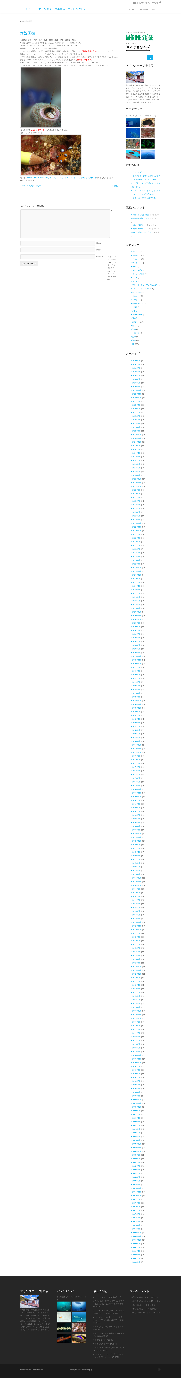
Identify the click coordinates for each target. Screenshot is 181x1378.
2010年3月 (136, 1088)
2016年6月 (136, 811)
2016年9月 (136, 800)
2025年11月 (137, 394)
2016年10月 (137, 796)
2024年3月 (136, 468)
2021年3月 (136, 601)
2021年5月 (136, 593)
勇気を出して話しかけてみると (145, 198)
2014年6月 (136, 900)
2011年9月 (136, 1022)
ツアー (135, 277)
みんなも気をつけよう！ (141, 232)
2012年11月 (137, 970)
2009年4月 (136, 1129)
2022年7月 (136, 541)
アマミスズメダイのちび (31, 186)
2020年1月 (136, 652)
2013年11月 (137, 926)
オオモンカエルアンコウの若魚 (39, 177)
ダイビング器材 (138, 274)
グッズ (135, 266)
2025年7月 (136, 408)
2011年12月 (137, 1011)
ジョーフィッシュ (72, 177)
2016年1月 (136, 830)
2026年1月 (136, 386)
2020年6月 (136, 634)
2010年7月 (136, 1073)
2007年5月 (136, 1214)
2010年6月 (136, 1077)
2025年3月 (136, 423)
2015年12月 (137, 833)
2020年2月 (136, 649)
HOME (131, 9)
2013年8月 (136, 937)
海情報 (135, 322)
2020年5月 (136, 638)
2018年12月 (137, 700)
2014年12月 (137, 878)
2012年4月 (136, 996)
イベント (135, 259)
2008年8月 (136, 1158)
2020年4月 (136, 641)
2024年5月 (136, 460)
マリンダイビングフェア (141, 288)
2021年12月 (137, 567)
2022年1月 (136, 564)
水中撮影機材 (137, 314)
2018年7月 (136, 719)
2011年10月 (137, 1018)
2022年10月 (137, 530)
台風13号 (98, 1340)
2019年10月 (137, 663)
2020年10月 (137, 619)
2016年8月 (136, 804)
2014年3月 (136, 911)
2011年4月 (136, 1040)
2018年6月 (136, 723)
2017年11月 (137, 748)
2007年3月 (136, 1221)
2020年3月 (136, 645)
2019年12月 (137, 656)
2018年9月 (136, 711)
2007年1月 (136, 1229)
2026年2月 (136, 383)
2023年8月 (136, 493)
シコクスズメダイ (140, 172)
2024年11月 (137, 438)
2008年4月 (136, 1173)
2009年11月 (137, 1103)
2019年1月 (136, 697)
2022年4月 (136, 553)
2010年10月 (137, 1062)
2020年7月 (136, 630)
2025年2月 (136, 427)
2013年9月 (136, 933)
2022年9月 (136, 534)
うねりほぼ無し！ (139, 225)
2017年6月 (136, 767)
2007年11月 (137, 1192)
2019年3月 (136, 689)
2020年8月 (136, 626)
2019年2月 (136, 693)
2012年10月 (137, 974)
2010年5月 (136, 1081)
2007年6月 (136, 1210)
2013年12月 (137, 922)
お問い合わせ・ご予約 (146, 9)
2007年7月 (136, 1206)
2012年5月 (136, 992)
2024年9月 (136, 445)
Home (22, 21)
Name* (99, 242)
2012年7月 (136, 985)
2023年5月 (136, 505)
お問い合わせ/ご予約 (146, 2)
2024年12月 (137, 434)
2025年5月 (136, 416)
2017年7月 (136, 763)
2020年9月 (136, 623)
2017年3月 (136, 778)
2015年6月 (136, 856)
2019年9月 (136, 667)
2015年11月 (137, 837)
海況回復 (27, 33)
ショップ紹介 (137, 270)
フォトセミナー (138, 281)
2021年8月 (136, 582)
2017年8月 (136, 759)
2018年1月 (136, 741)
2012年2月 (136, 1003)
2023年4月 (136, 508)
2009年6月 (136, 1122)
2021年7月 (136, 586)
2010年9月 (136, 1066)
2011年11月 (137, 1014)
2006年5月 (136, 1258)
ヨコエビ (135, 296)
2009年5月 (136, 1125)
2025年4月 (136, 420)
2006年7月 (136, 1251)
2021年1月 (136, 608)
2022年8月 (136, 538)
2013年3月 (136, 955)
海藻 (134, 329)
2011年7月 (136, 1029)
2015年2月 (136, 870)
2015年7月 (136, 852)
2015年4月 (136, 863)
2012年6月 (136, 989)
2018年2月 (136, 737)
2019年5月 (136, 682)
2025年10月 (137, 397)
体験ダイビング (138, 303)
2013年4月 (136, 952)
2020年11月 (137, 615)
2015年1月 (136, 874)
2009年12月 (137, 1099)
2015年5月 (136, 859)
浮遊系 (135, 318)
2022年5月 (136, 549)
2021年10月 (137, 575)
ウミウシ (135, 263)
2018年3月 (136, 734)
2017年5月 (136, 771)
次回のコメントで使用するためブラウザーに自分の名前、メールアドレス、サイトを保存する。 (111, 255)
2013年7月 (136, 940)
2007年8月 (136, 1203)
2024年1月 (136, 475)
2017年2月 (136, 782)
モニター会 (136, 292)
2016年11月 (137, 793)
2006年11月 (137, 1236)
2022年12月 (137, 523)
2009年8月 (136, 1114)
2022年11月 (137, 527)
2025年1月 (136, 431)
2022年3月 (136, 556)
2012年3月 (136, 1000)
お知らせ (135, 255)
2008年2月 (136, 1181)
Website (99, 255)
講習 (134, 340)
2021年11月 (137, 571)
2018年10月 (137, 708)
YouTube (136, 251)
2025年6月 (136, 412)
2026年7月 (136, 364)
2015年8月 (136, 848)
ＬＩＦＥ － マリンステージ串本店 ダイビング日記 (53, 9)
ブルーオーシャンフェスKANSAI (144, 285)
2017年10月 (137, 752)
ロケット (135, 300)
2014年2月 (136, 915)
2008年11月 (137, 1147)
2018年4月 (136, 730)
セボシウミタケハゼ (88, 177)
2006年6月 (136, 1254)
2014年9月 (136, 889)
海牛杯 (135, 325)
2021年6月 (136, 590)
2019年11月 (137, 660)
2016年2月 (136, 826)
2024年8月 (136, 449)
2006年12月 (137, 1232)
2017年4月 (136, 774)
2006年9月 (136, 1243)
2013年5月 (136, 948)
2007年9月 (136, 1199)
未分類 (135, 311)
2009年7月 (136, 1118)
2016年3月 (136, 822)
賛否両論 (115, 186)
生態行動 (135, 333)
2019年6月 (136, 678)
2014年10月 (137, 885)
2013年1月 (136, 963)
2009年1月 (136, 1140)
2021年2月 (136, 604)
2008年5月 (136, 1170)
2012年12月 (137, 966)
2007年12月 (137, 1188)
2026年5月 (136, 372)
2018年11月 (137, 704)
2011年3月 (136, 1044)
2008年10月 (137, 1151)
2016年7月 (136, 807)
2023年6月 (136, 501)
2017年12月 (137, 745)
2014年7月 (136, 896)
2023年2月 (136, 516)
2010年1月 (136, 1096)
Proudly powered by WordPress (31, 1370)
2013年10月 (137, 929)
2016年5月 (136, 815)
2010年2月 (136, 1092)
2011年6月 (136, 1033)
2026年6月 (136, 368)
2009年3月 (136, 1133)
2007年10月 (137, 1195)
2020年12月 (137, 612)
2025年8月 (136, 405)
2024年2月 (136, 471)
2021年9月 (136, 578)
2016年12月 (137, 789)
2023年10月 (137, 486)
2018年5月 (136, 726)
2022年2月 (136, 560)
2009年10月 (137, 1107)
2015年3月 (136, 867)
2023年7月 (136, 497)
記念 (134, 336)
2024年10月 (137, 442)
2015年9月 (136, 844)
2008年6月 (136, 1166)
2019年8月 (136, 671)
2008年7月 (136, 1162)
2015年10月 (137, 841)
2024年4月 (136, 464)
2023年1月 (136, 519)
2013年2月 (136, 959)
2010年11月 (137, 1059)
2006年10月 (137, 1240)
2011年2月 (136, 1048)
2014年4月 (136, 907)
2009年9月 (136, 1110)
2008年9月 (136, 1155)
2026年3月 (136, 379)
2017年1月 (136, 785)
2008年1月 (136, 1184)
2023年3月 (136, 512)
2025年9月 (136, 401)
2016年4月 (136, 819)
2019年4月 (136, 686)
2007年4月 (136, 1218)
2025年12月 (137, 390)
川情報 (135, 307)
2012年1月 (136, 1007)
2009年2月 (136, 1136)
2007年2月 (136, 1225)
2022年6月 (136, 545)
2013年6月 (136, 944)
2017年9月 (136, 756)
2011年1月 (136, 1051)
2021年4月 (136, 597)
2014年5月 (136, 904)
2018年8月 (136, 715)
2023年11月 (137, 482)
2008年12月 (137, 1144)
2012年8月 (136, 981)
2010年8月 (136, 1070)
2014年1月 (136, 918)
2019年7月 (136, 674)
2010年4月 (136, 1085)
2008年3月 (136, 1177)
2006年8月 (136, 1247)
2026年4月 (136, 375)
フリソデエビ (58, 177)
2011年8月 (136, 1025)
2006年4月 (136, 1262)
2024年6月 (136, 457)
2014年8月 (136, 892)
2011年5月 (136, 1037)
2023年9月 (136, 490)
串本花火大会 (100, 1344)
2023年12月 (137, 479)
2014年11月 (137, 881)
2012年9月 (136, 977)
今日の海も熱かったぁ (141, 214)
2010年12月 (137, 1055)
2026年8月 (136, 360)
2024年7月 (136, 453)
